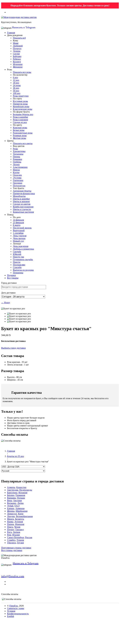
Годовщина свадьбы (23, 259)
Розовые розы (20, 135)
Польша (21, 498)
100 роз (16, 93)
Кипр (20, 513)
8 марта (16, 225)
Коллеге (17, 61)
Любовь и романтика (23, 249)
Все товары (12, 278)
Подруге (17, 48)
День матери (19, 238)
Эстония (18, 521)
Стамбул (11, 540)
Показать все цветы (22, 143)
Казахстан (21, 487)
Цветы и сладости (22, 209)
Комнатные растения (23, 212)
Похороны (18, 272)
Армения (19, 508)
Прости (16, 262)
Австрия (17, 500)
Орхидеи (17, 175)
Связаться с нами (15, 608)
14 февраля (18, 220)
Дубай (10, 506)
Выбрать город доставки (13, 348)
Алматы (11, 487)
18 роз (16, 82)
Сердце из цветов (21, 204)
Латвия (16, 532)
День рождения (20, 246)
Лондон (11, 516)
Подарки (11, 275)
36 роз (16, 88)
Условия (11, 611)
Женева (10, 511)
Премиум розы (20, 104)
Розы (15, 148)
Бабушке (17, 56)
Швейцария (21, 511)
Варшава (11, 498)
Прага (10, 527)
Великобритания (24, 516)
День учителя (19, 235)
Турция (20, 540)
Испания (22, 492)
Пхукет (10, 529)
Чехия (17, 527)
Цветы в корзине (21, 201)
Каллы (16, 172)
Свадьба (17, 251)
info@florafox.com (12, 576)
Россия (28, 537)
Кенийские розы (21, 106)
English (10, 616)
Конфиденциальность (18, 613)
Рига (9, 532)
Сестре (16, 53)
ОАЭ (16, 506)
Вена (9, 500)
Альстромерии (20, 167)
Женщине (18, 67)
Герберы (17, 162)
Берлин (10, 495)
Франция (19, 524)
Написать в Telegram (23, 27)
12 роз (16, 80)
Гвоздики (17, 183)
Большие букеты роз (23, 114)
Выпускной (19, 230)
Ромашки (17, 159)
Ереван (10, 508)
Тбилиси (11, 542)
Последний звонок (22, 228)
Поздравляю (19, 264)
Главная (11, 32)
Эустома (17, 177)
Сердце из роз (20, 122)
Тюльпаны (18, 154)
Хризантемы (19, 151)
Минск (10, 519)
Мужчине (18, 64)
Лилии (16, 164)
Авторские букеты (22, 191)
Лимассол (12, 513)
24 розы (17, 85)
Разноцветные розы (22, 133)
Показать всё (19, 38)
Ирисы (16, 170)
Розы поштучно (21, 96)
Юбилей (17, 254)
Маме (15, 43)
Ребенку (17, 59)
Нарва (10, 521)
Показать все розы (22, 72)
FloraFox (13, 605)
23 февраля (18, 222)
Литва (20, 503)
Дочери (16, 51)
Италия (16, 535)
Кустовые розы (20, 101)
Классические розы (22, 109)
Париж (10, 524)
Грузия (20, 542)
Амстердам (12, 490)
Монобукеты (19, 196)
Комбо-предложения (23, 206)
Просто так (18, 257)
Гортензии (18, 180)
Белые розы (18, 130)
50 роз (16, 90)
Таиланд (19, 529)
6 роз (15, 77)
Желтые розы (19, 138)
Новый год (18, 241)
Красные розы (20, 127)
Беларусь (19, 519)
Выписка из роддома (23, 270)
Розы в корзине (20, 119)
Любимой (18, 46)
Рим (9, 535)
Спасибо (17, 267)
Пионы (16, 156)
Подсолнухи (19, 185)
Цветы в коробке (21, 199)
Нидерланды (25, 490)
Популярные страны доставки (16, 547)
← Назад (5, 302)
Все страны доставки (11, 550)
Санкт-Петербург (15, 537)
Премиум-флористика (24, 193)
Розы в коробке (20, 117)
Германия (20, 495)
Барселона (12, 492)
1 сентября (18, 233)
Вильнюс (11, 503)
